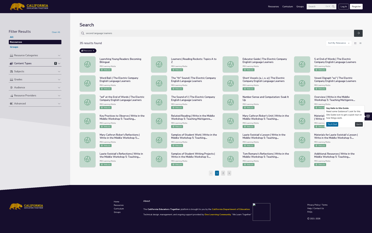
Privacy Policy (313, 205)
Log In (344, 6)
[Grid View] (360, 43)
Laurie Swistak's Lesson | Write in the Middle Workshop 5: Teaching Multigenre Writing (264, 138)
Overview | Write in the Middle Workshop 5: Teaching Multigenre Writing (333, 100)
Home (116, 201)
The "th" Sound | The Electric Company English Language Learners (193, 79)
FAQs (309, 212)
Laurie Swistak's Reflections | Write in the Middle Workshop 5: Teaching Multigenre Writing (121, 157)
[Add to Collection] (145, 62)
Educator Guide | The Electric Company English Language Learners (265, 60)
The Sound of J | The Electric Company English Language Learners (193, 98)
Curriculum (287, 6)
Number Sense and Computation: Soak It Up (266, 98)
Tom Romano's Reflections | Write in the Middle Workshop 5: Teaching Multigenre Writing (266, 157)
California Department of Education (231, 209)
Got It (358, 124)
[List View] (355, 43)
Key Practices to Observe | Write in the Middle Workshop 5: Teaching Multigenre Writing (122, 119)
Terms (325, 205)
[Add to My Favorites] (145, 58)
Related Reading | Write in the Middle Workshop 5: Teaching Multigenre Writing (193, 119)
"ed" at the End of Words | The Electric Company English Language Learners (122, 98)
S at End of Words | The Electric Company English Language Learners (335, 60)
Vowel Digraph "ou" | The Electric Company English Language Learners (335, 79)
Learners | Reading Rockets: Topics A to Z (193, 60)
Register (356, 6)
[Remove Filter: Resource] (93, 50)
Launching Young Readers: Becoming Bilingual (120, 60)
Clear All (56, 32)
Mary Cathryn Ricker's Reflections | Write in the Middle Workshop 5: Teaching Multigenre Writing (120, 138)
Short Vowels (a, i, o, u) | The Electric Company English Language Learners (264, 79)
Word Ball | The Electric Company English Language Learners (119, 79)
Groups (300, 6)
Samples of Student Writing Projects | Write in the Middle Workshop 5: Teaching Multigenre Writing (193, 157)
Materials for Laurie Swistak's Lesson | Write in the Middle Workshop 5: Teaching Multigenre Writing (336, 138)
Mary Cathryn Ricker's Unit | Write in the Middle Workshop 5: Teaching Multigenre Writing (266, 119)
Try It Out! (332, 124)
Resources (273, 6)
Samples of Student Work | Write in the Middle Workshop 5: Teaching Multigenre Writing (194, 138)
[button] (35, 55)
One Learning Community (217, 214)
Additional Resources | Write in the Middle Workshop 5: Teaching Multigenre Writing (334, 157)
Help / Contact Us (315, 208)
